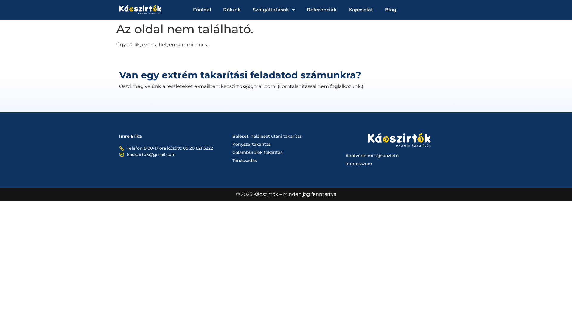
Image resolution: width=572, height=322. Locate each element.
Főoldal (202, 10)
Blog (390, 10)
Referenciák (322, 10)
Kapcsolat (361, 10)
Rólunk (232, 10)
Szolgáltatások (271, 10)
